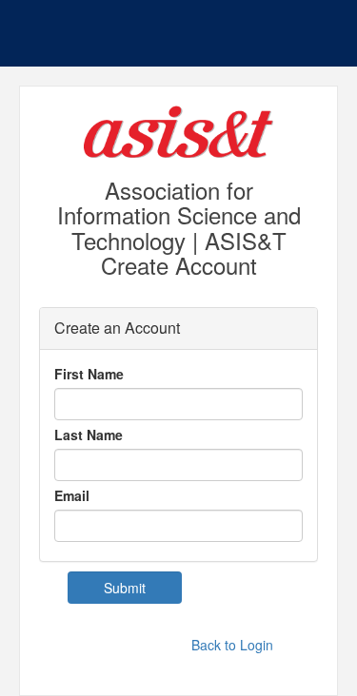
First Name (89, 373)
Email (71, 495)
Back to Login (232, 644)
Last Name (88, 434)
